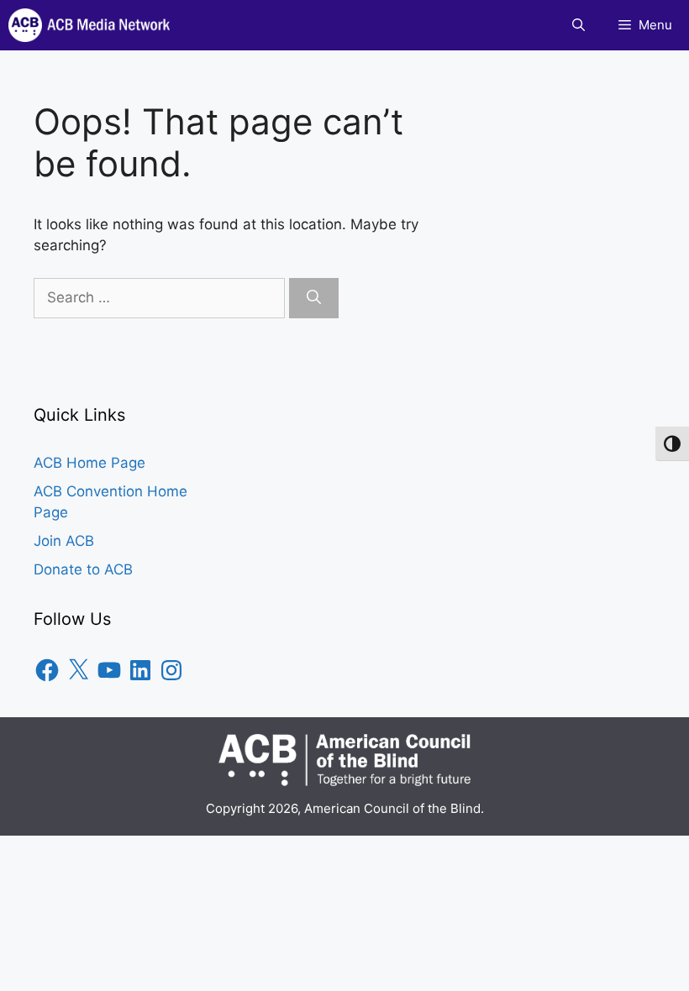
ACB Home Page (89, 462)
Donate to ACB (83, 569)
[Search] (314, 298)
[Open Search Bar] (578, 25)
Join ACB (64, 540)
